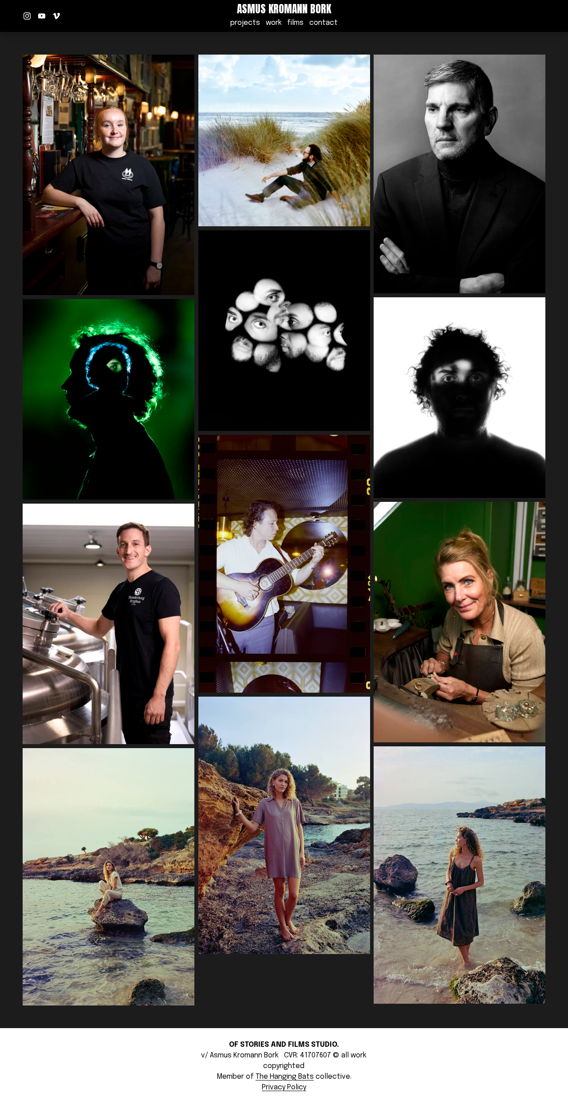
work (274, 23)
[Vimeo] (56, 16)
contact (323, 23)
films (295, 23)
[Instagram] (27, 16)
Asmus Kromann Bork (284, 9)
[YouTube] (41, 16)
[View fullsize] (108, 175)
